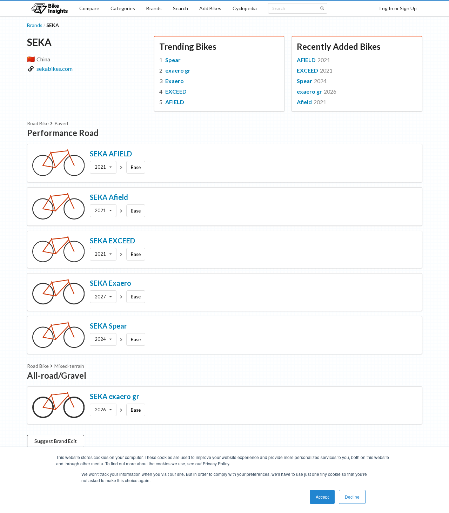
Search (180, 8)
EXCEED (176, 91)
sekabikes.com (54, 68)
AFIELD (174, 102)
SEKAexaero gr (114, 396)
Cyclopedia (245, 8)
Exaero (174, 80)
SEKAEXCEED (112, 240)
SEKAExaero (110, 283)
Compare (89, 8)
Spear (173, 59)
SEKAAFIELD (111, 153)
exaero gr (177, 70)
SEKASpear (108, 326)
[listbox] (103, 167)
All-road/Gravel (56, 375)
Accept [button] (322, 497)
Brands (154, 8)
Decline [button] (352, 497)
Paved (61, 123)
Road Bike (38, 123)
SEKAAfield (109, 197)
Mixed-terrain (69, 366)
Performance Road (63, 133)
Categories (122, 8)
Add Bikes (210, 8)
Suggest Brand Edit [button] (55, 441)
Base (136, 167)
